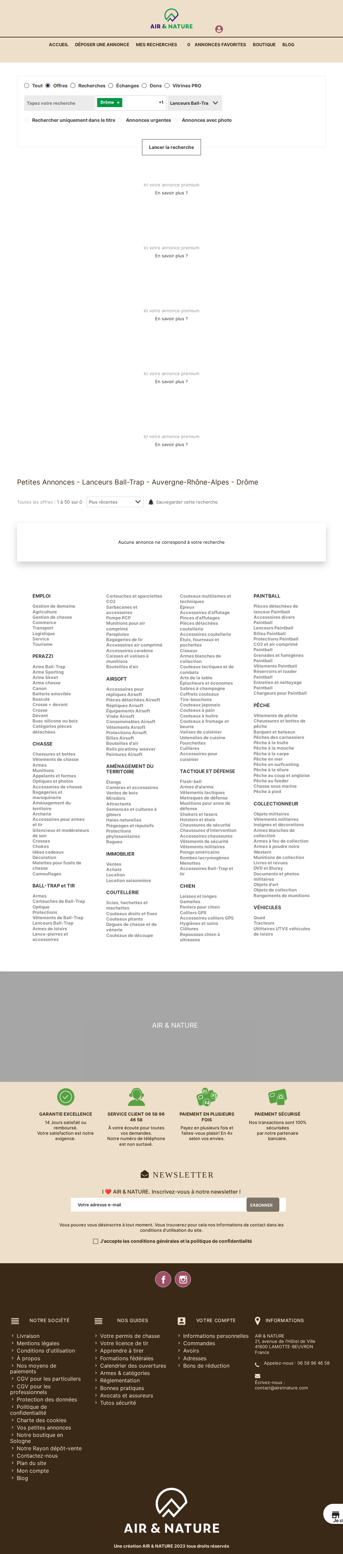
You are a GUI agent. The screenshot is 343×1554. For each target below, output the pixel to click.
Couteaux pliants (124, 919)
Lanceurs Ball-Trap (52, 923)
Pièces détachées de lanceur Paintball (276, 608)
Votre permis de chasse (130, 1335)
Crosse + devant (50, 704)
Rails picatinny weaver (130, 749)
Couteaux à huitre (199, 715)
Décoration (44, 857)
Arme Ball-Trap (48, 666)
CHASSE (42, 744)
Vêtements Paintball (275, 666)
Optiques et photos (52, 781)
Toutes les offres (35, 502)
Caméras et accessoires (132, 787)
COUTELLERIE (122, 892)
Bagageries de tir (124, 639)
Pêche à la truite (271, 742)
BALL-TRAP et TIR (53, 885)
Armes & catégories (125, 1373)
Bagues (114, 841)
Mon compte (33, 1470)
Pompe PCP (118, 617)
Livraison (28, 1335)
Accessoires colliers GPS (207, 918)
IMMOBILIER (120, 854)
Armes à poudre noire (276, 846)
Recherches (92, 85)
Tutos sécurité (118, 1402)
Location (115, 874)
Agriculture (44, 611)
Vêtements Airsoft (125, 727)
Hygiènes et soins (199, 923)
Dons (156, 85)
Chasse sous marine (275, 786)
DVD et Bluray (268, 868)
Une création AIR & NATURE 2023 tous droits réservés (171, 1546)
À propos (28, 1358)
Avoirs (191, 1350)
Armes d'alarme (197, 786)
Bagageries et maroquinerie (47, 794)
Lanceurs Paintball (273, 627)
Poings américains (199, 852)
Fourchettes (193, 743)
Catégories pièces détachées (52, 728)
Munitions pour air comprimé (125, 625)
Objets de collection (275, 889)
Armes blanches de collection (200, 658)
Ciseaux (188, 650)
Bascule (41, 699)
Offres (60, 85)
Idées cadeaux (48, 852)
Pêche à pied (267, 791)
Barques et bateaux (274, 732)
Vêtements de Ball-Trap (57, 917)
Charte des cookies (41, 1420)
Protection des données (47, 1399)
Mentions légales (38, 1343)
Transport (42, 627)
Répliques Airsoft (124, 705)
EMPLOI (41, 596)
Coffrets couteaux (199, 694)
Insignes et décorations (279, 824)
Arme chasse (46, 682)
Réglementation (120, 1380)
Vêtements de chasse (55, 759)
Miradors (115, 798)
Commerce (44, 622)
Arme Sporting (48, 672)
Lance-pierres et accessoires (50, 936)
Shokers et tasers (198, 814)
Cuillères (189, 748)
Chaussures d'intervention (208, 830)
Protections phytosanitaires (123, 833)
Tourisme (42, 644)
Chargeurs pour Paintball (280, 693)
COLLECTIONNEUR (276, 803)
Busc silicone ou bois (55, 720)
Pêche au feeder (271, 780)
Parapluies (117, 634)
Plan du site (31, 1463)
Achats (114, 869)
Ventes (113, 864)
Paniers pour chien (200, 907)
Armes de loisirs (49, 928)
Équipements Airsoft (128, 710)
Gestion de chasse (52, 617)
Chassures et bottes (53, 754)
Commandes (199, 1343)
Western (262, 852)
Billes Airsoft (120, 738)
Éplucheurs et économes (206, 683)
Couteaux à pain (197, 710)
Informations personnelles (216, 1335)
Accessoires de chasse (57, 786)
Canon (39, 688)
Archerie (41, 813)
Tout (37, 85)
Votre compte (216, 1320)
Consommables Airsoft (130, 721)
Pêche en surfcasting (276, 764)
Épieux (187, 607)
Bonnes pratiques (122, 1388)
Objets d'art (266, 884)
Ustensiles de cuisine (202, 737)
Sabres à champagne (202, 688)
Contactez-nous (37, 1455)
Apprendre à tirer (122, 1350)
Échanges (127, 85)
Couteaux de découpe (129, 935)
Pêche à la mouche (274, 748)
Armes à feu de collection (281, 841)
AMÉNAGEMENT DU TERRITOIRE (129, 768)
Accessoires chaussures (206, 836)
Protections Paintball (276, 638)
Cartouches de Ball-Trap (58, 901)
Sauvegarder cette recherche (187, 502)
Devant (40, 715)
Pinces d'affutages (200, 617)
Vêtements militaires (202, 846)
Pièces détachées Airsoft (133, 699)
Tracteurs (264, 923)
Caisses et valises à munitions (127, 658)
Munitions (43, 770)
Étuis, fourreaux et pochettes (199, 642)
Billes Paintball (270, 633)
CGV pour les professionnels (30, 1389)
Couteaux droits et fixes (131, 913)
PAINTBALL (267, 596)
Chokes (40, 846)
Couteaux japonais (200, 704)
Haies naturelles (123, 820)
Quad (259, 917)
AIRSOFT (116, 679)
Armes (39, 765)
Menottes (190, 863)
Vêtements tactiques (202, 792)
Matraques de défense (204, 797)
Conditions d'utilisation (46, 1350)
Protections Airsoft (126, 732)
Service (40, 638)
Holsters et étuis (197, 819)
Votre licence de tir (124, 1343)
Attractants (118, 803)
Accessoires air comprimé (134, 645)
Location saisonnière (128, 880)
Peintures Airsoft (124, 754)
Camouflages (46, 873)
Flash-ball (191, 781)
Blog (22, 1478)
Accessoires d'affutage (205, 612)
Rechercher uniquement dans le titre (73, 120)
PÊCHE (262, 705)
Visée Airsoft (120, 716)
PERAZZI (42, 656)
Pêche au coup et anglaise (282, 775)
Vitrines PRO (187, 85)
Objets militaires (271, 813)
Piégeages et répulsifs (130, 825)
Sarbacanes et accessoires (121, 609)
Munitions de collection (279, 857)
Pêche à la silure (271, 769)
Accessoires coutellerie (205, 634)
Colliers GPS (193, 912)
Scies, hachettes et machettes (127, 905)
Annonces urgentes (148, 120)
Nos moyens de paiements (33, 1368)
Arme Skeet (45, 677)
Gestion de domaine (53, 606)
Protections (44, 912)
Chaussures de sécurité (205, 825)
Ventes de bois (122, 792)
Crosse (40, 710)
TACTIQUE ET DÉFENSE (207, 771)
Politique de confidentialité (28, 1409)
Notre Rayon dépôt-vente (49, 1448)
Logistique (43, 633)
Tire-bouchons (196, 699)
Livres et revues (271, 862)
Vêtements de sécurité (204, 841)
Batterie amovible (51, 693)
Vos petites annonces (44, 1427)
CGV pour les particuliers (49, 1378)
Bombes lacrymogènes (204, 857)
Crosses (41, 841)
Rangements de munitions (282, 895)
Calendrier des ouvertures (133, 1365)
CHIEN (187, 886)
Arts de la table (196, 677)
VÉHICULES (267, 907)
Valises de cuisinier (201, 732)
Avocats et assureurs (126, 1395)
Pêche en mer (268, 759)
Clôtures (189, 928)
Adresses (194, 1358)
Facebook (163, 1279)
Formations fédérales (126, 1358)
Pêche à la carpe (271, 753)
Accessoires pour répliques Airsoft (125, 691)
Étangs (113, 782)
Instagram (183, 1279)
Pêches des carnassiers (279, 737)
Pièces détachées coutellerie (199, 625)
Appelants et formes (54, 775)
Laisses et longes (198, 896)
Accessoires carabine (129, 650)
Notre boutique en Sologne (36, 1438)
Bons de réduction (206, 1365)
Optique (41, 907)
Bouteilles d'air (122, 666)
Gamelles (190, 901)
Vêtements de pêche (276, 715)
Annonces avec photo (207, 120)
